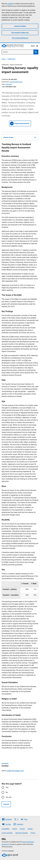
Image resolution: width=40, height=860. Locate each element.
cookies (10, 4)
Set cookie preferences (20, 38)
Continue (6, 804)
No (7, 792)
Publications (11, 59)
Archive (14, 829)
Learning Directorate (15, 82)
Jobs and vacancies (21, 833)
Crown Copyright (7, 833)
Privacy (33, 833)
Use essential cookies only (20, 33)
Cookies (30, 829)
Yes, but (8, 797)
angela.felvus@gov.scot (15, 771)
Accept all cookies (20, 26)
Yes (7, 787)
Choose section (8, 137)
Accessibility (5, 829)
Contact (22, 829)
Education (9, 84)
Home (3, 59)
